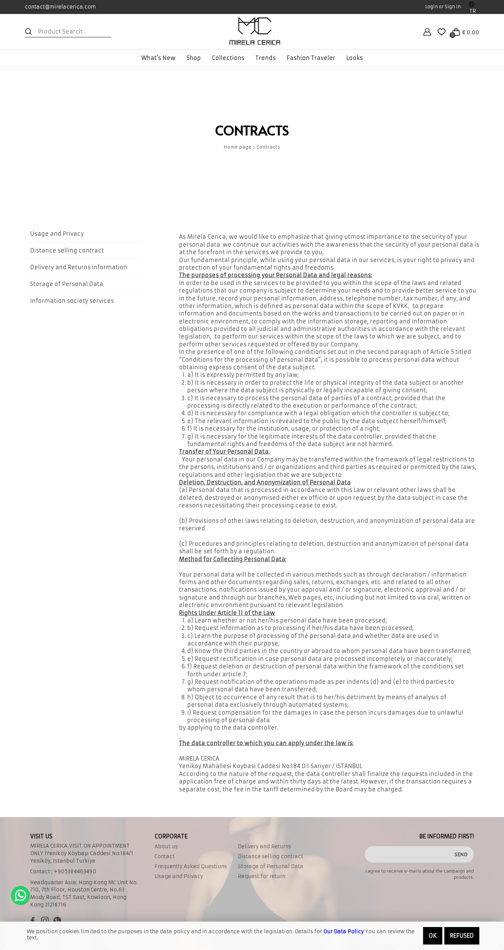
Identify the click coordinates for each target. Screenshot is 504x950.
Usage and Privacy (57, 233)
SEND (461, 854)
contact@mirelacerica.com (60, 6)
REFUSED (462, 935)
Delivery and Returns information (78, 267)
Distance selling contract (67, 250)
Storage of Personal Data (66, 284)
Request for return (261, 876)
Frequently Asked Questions (191, 866)
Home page (238, 147)
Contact (165, 856)
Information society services (72, 300)
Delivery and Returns (264, 846)
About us (166, 846)
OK (433, 935)
